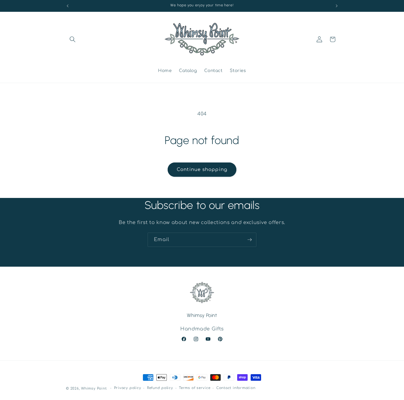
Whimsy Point (94, 388)
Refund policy (160, 388)
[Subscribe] (249, 240)
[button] (72, 39)
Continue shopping (202, 169)
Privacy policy (127, 388)
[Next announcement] (337, 6)
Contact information (236, 388)
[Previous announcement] (68, 6)
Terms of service (194, 388)
